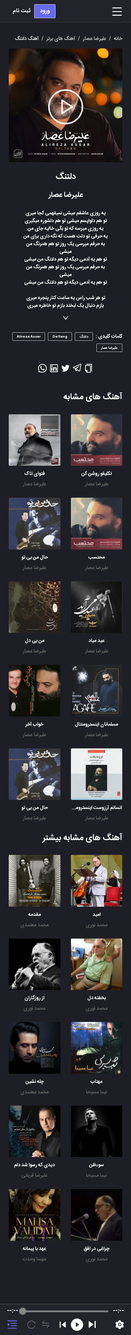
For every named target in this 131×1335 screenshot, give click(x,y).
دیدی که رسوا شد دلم (34, 1165)
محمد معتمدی (34, 925)
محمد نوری (97, 925)
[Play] (92, 1324)
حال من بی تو (34, 557)
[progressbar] (65, 1311)
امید (97, 915)
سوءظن (96, 1165)
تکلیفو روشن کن (96, 474)
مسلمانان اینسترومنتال (96, 724)
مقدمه (34, 915)
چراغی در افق (96, 1249)
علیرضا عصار (96, 484)
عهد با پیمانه (34, 1249)
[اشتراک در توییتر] (65, 370)
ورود (45, 11)
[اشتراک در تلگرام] (77, 371)
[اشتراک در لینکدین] (54, 370)
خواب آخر (34, 724)
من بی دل (34, 641)
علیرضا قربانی (34, 1175)
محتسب (96, 557)
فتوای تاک (34, 474)
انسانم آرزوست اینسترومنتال (95, 808)
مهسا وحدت (34, 1259)
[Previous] (63, 1325)
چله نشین (35, 1082)
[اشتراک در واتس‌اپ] (42, 370)
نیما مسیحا (96, 1092)
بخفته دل (96, 998)
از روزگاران (34, 998)
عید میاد (96, 641)
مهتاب (96, 1082)
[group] (65, 1319)
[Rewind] (77, 1325)
